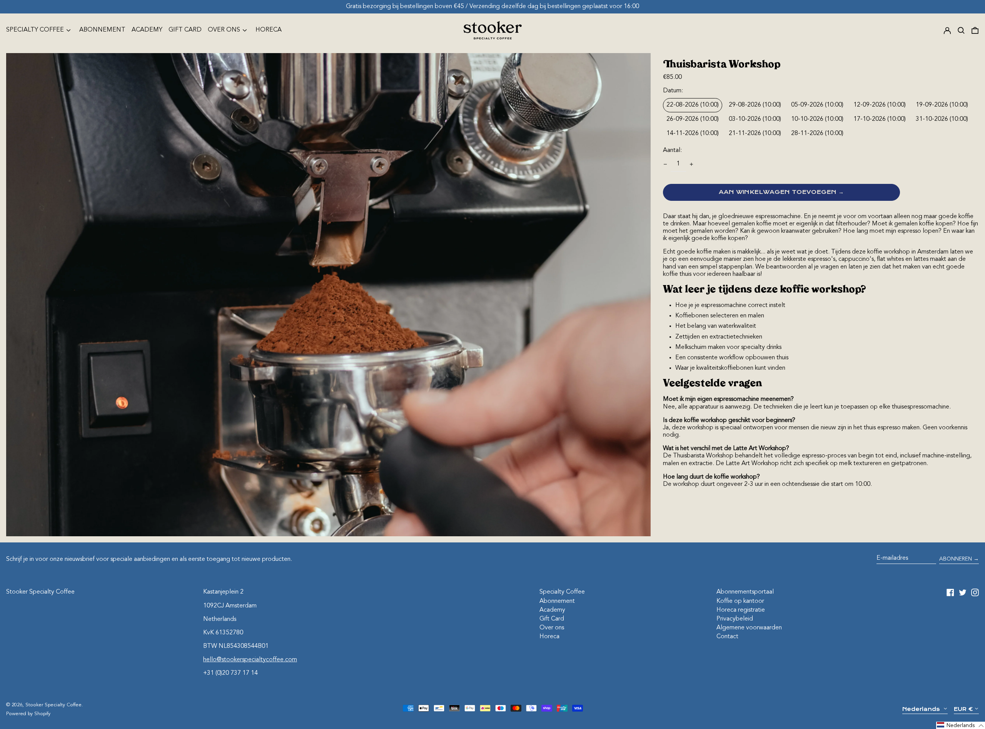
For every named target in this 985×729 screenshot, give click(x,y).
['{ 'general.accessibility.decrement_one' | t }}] (665, 164)
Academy (147, 30)
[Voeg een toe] (691, 164)
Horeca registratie (740, 610)
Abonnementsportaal (745, 592)
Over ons (551, 628)
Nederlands (922, 709)
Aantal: (672, 150)
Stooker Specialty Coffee (40, 592)
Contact (727, 637)
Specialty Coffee (562, 592)
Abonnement (102, 30)
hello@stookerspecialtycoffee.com (250, 660)
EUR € (963, 709)
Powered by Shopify (28, 713)
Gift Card (185, 30)
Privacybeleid (734, 619)
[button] (961, 30)
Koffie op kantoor (740, 601)
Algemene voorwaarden (749, 628)
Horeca (268, 30)
